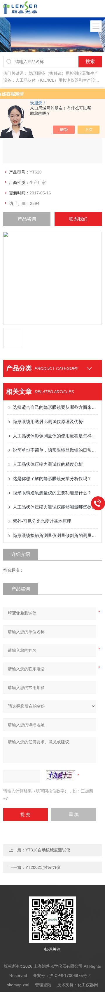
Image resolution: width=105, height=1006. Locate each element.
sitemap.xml (18, 984)
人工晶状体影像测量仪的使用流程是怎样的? (55, 435)
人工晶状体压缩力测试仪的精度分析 (48, 464)
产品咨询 (27, 218)
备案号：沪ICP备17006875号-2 (62, 975)
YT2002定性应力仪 (42, 867)
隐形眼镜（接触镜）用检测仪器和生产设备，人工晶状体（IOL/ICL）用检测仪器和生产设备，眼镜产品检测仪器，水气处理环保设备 (50, 80)
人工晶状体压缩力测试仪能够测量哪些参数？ (55, 506)
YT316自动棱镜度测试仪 (47, 850)
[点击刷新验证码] (60, 775)
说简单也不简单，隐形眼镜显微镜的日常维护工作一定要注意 (55, 449)
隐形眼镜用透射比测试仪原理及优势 (48, 421)
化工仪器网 (88, 984)
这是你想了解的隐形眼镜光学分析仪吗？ (52, 478)
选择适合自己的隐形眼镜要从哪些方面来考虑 (55, 407)
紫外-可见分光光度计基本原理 (42, 521)
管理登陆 (43, 984)
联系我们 (78, 218)
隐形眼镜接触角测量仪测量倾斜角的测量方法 (55, 535)
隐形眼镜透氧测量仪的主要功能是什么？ (52, 492)
